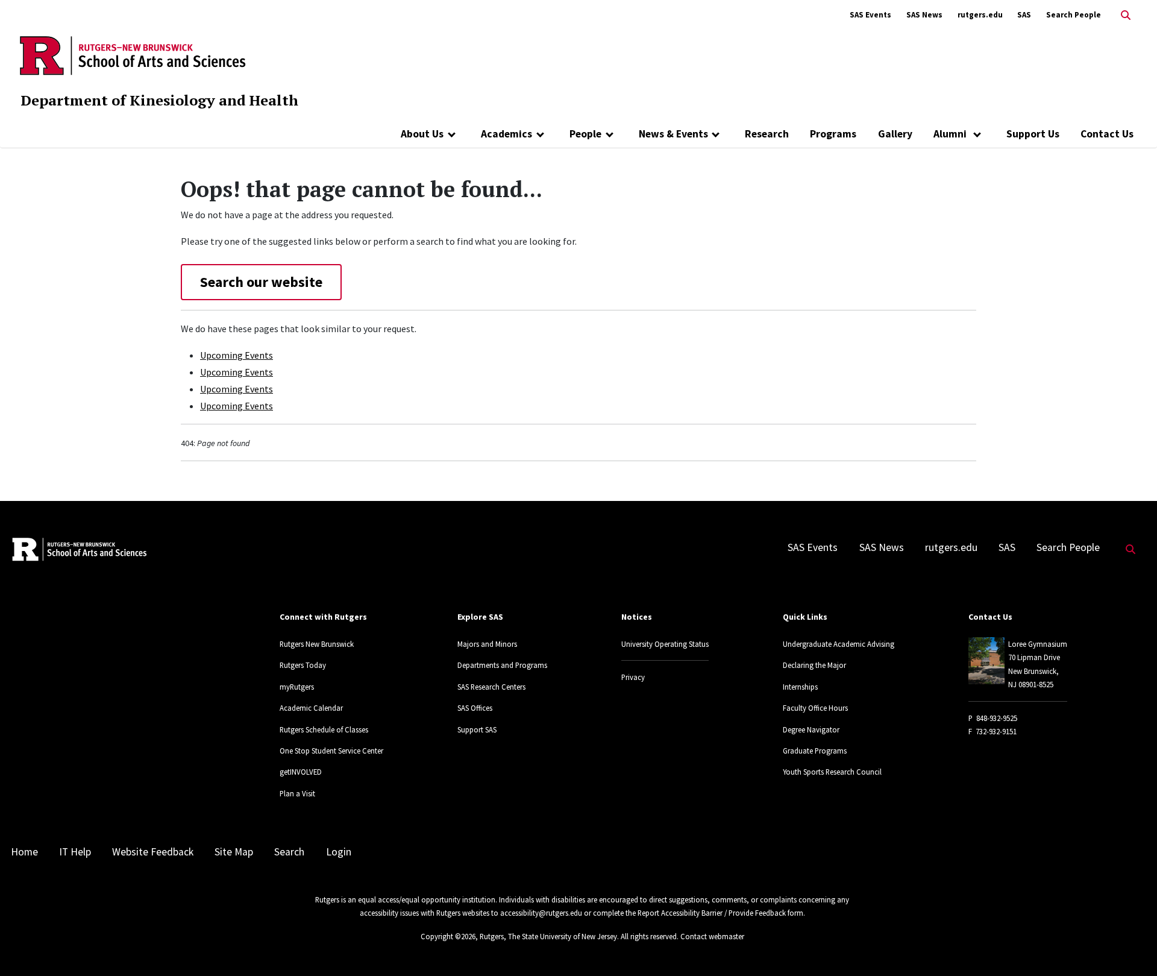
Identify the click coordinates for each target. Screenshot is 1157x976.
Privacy (633, 677)
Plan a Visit (297, 793)
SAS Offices (474, 708)
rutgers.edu (980, 15)
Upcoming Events (236, 355)
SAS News (924, 15)
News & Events (673, 133)
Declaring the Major (814, 665)
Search (289, 851)
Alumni (951, 133)
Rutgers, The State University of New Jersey (548, 936)
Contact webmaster (712, 936)
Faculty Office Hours (815, 708)
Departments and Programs (502, 665)
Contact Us (1106, 133)
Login (338, 851)
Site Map (234, 851)
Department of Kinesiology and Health (159, 100)
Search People (1073, 15)
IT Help (75, 851)
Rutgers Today (303, 665)
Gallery (895, 133)
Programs (833, 133)
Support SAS (477, 729)
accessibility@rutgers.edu (541, 913)
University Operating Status (665, 644)
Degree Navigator (811, 729)
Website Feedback (152, 851)
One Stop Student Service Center (331, 750)
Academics (506, 133)
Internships (800, 686)
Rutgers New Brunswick (317, 644)
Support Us (1032, 133)
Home (24, 851)
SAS (1024, 15)
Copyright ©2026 (448, 936)
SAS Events (870, 15)
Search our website (261, 281)
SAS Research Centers (491, 686)
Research (767, 133)
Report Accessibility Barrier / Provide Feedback (712, 913)
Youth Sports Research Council (832, 771)
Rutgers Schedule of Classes (324, 729)
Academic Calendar (311, 708)
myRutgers (297, 686)
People (585, 133)
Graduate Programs (815, 750)
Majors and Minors (487, 644)
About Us (422, 133)
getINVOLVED (301, 771)
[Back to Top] (1130, 947)
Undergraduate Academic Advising (838, 644)
